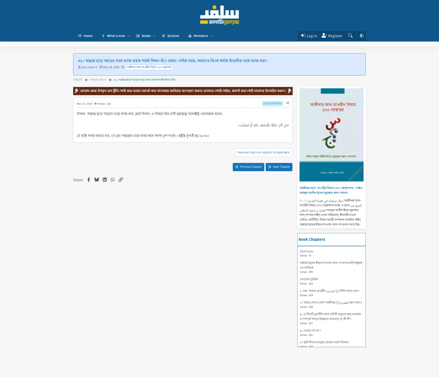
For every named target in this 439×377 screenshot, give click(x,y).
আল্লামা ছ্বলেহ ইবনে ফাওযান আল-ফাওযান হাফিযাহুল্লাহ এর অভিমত (331, 267)
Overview (306, 253)
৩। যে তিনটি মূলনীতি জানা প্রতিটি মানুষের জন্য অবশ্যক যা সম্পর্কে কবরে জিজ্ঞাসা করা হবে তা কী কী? (330, 318)
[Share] (288, 103)
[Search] (350, 36)
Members (201, 35)
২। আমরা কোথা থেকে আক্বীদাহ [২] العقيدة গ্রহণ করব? (331, 304)
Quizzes (173, 35)
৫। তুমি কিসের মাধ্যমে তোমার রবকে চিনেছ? (325, 344)
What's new (116, 35)
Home (88, 35)
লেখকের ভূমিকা (309, 281)
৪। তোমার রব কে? (310, 332)
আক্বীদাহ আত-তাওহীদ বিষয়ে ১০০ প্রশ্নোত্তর (149, 67)
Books (146, 35)
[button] (128, 36)
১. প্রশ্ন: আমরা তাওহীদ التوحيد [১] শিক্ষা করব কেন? (330, 293)
